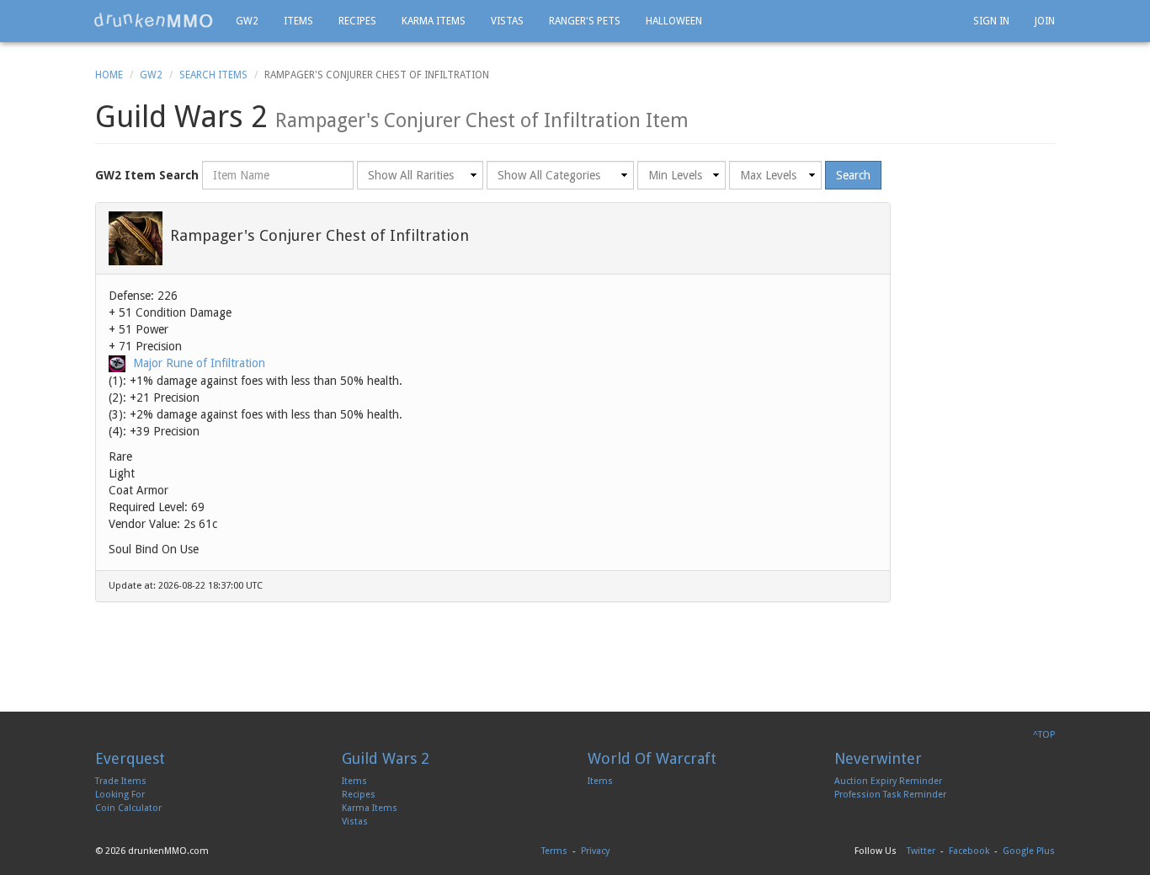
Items (298, 21)
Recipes (357, 21)
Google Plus (1029, 851)
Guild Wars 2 (385, 758)
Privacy (595, 851)
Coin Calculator (128, 808)
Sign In (991, 21)
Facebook (969, 851)
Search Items (213, 75)
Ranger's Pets (584, 21)
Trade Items (120, 781)
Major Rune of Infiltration (199, 363)
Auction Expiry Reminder (888, 781)
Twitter (921, 851)
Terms (554, 851)
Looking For (120, 794)
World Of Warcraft (652, 758)
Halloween (674, 21)
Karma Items (434, 21)
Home (109, 75)
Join (1045, 21)
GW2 (247, 21)
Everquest (130, 758)
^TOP (1044, 734)
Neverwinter (878, 758)
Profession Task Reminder (890, 794)
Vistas (507, 21)
